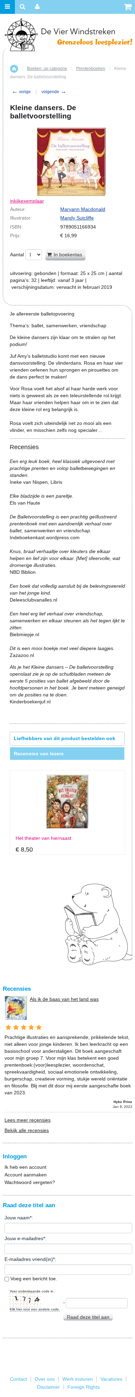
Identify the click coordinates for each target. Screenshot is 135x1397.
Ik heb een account (25, 1167)
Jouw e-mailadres (23, 1238)
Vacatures (111, 1379)
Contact (18, 1379)
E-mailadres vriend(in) (28, 1259)
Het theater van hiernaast (43, 838)
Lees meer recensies (27, 1120)
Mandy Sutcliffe (77, 218)
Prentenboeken (90, 68)
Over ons (45, 1379)
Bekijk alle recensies (26, 1130)
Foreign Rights (84, 1387)
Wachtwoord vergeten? (29, 1182)
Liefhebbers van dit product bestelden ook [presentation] (64, 738)
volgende (54, 91)
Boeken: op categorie (47, 68)
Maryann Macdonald (82, 209)
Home (14, 69)
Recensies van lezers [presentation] (39, 753)
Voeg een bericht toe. (33, 1278)
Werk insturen (77, 1379)
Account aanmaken (25, 1174)
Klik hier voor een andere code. (35, 1309)
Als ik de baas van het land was (64, 999)
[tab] (67, 738)
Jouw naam (17, 1217)
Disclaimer (48, 1387)
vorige (21, 91)
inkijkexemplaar (27, 201)
